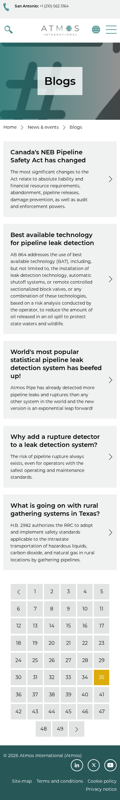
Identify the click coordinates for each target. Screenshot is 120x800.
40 (85, 695)
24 (18, 660)
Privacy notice (101, 789)
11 (101, 609)
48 (43, 729)
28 (85, 660)
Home (10, 127)
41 (101, 695)
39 (68, 695)
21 (68, 643)
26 (52, 660)
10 (85, 609)
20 (52, 643)
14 (51, 626)
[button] (111, 29)
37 (35, 695)
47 (102, 712)
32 (51, 677)
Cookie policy (102, 781)
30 (18, 677)
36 (19, 695)
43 (35, 712)
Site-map (22, 781)
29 (102, 660)
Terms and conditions (60, 781)
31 (35, 677)
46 (85, 712)
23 (101, 643)
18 (18, 643)
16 (84, 626)
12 (18, 626)
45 (68, 712)
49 (60, 729)
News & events (43, 127)
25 (35, 660)
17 (101, 626)
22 (85, 643)
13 (35, 626)
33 (68, 677)
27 (68, 660)
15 (68, 626)
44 (51, 712)
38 (52, 695)
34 (85, 677)
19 (35, 643)
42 (18, 712)
